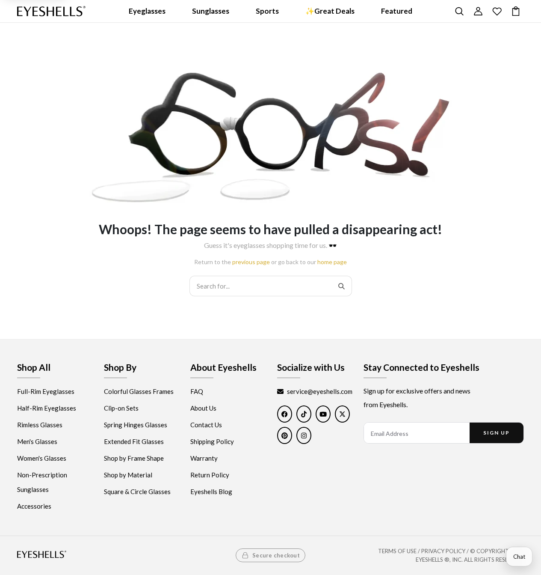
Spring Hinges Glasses (135, 425)
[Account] (478, 11)
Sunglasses (210, 10)
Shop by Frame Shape (134, 458)
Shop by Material (128, 475)
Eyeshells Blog (211, 492)
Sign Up (496, 433)
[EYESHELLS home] (51, 11)
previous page (251, 261)
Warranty (204, 458)
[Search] (459, 11)
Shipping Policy (212, 442)
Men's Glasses (37, 442)
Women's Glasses (41, 458)
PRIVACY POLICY (443, 551)
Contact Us (206, 425)
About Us (203, 408)
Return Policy (209, 475)
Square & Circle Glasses (137, 492)
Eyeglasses (147, 10)
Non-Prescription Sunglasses (42, 482)
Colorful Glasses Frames (139, 392)
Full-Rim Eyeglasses (45, 392)
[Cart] (516, 11)
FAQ (196, 392)
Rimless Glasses (39, 425)
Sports (267, 10)
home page (332, 261)
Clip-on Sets (121, 408)
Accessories (34, 506)
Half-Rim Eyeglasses (46, 408)
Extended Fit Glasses (134, 442)
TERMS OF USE (397, 551)
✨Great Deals (330, 10)
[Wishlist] (497, 11)
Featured (396, 10)
